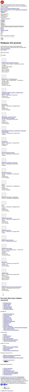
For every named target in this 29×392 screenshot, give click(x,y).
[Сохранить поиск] (2, 39)
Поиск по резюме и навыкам (7, 35)
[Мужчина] (4, 60)
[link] (3, 24)
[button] (2, 27)
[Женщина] (4, 90)
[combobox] (7, 37)
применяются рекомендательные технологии (12, 377)
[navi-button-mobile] (2, 32)
